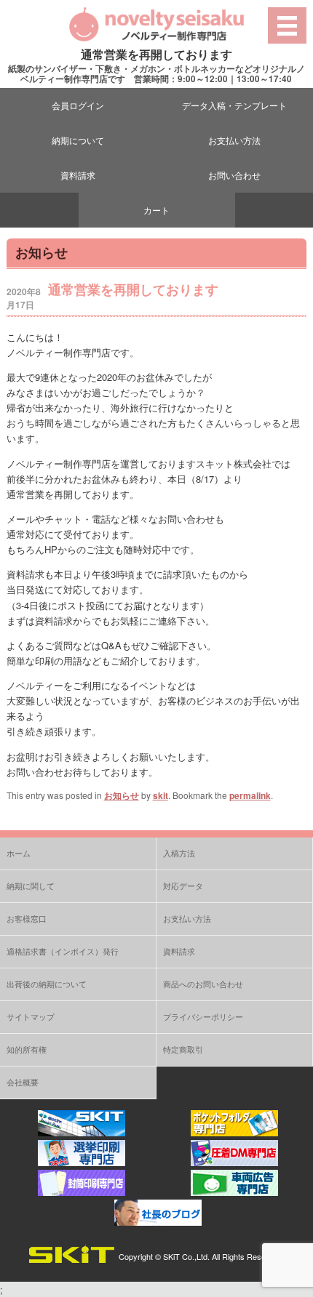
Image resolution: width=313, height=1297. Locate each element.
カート (156, 210)
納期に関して (31, 885)
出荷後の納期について (47, 983)
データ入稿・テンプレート (234, 105)
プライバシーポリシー (203, 1016)
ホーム (19, 853)
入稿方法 (179, 853)
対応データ (183, 885)
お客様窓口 (27, 918)
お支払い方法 (234, 140)
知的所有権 (27, 1049)
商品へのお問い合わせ (203, 983)
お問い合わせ (234, 175)
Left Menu (287, 25)
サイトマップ (31, 1016)
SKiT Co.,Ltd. (186, 1256)
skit (160, 795)
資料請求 (77, 175)
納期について (78, 140)
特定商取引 (183, 1049)
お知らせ (121, 795)
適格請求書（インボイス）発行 (63, 951)
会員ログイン (78, 105)
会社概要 (23, 1082)
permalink (250, 795)
